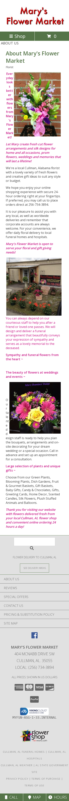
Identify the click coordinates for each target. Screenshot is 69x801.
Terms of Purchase (45, 778)
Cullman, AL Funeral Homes (24, 751)
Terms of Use (34, 785)
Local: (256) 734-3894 (34, 667)
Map (36, 797)
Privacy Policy (17, 778)
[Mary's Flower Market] (34, 26)
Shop (20, 36)
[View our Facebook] (34, 637)
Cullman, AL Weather (17, 765)
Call (12, 797)
